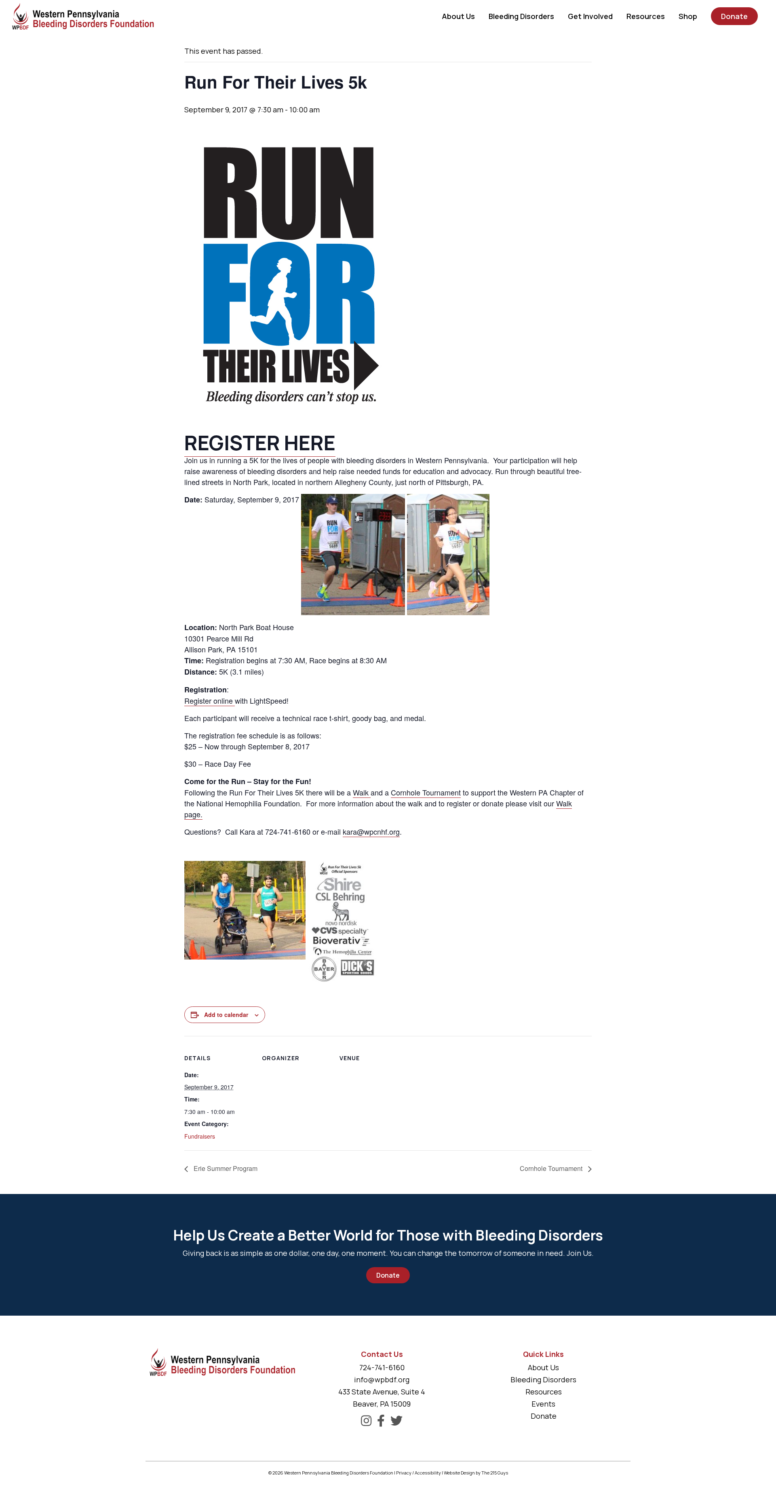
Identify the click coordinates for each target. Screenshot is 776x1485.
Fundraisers (199, 1136)
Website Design (459, 1473)
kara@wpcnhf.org (371, 831)
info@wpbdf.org (381, 1379)
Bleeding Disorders (543, 1379)
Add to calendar (226, 1014)
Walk (362, 792)
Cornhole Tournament (426, 792)
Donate (388, 1275)
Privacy (403, 1473)
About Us (543, 1367)
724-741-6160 (382, 1367)
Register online (209, 700)
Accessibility (428, 1473)
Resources (543, 1391)
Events (543, 1404)
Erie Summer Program (224, 1168)
